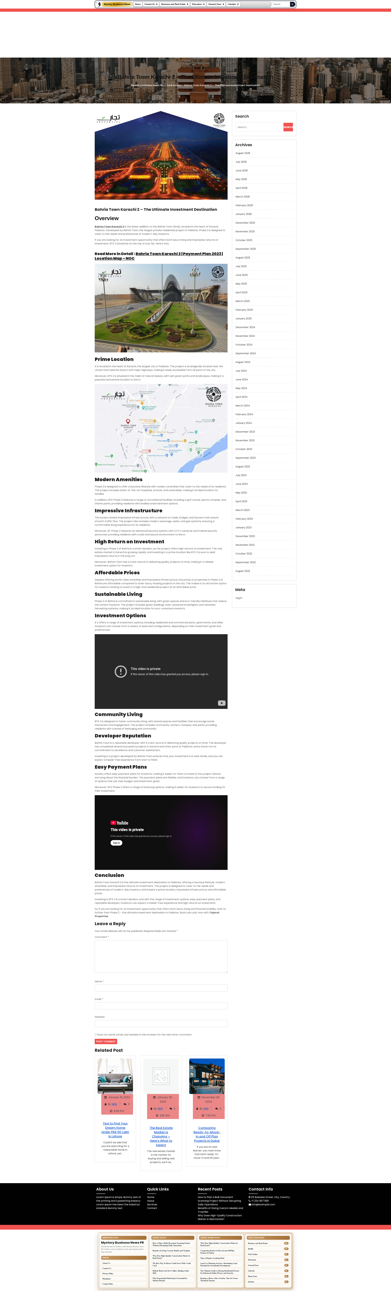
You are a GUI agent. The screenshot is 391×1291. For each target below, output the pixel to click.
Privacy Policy (107, 1273)
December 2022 (245, 536)
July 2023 (241, 475)
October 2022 (244, 553)
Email (99, 999)
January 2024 (244, 423)
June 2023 (242, 484)
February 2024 (244, 414)
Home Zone (252, 1276)
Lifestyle (232, 4)
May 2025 (241, 283)
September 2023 (246, 458)
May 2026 (241, 179)
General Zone (214, 4)
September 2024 (246, 353)
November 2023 (245, 440)
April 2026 (241, 188)
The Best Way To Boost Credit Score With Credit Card (172, 1264)
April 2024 (242, 397)
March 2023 (243, 510)
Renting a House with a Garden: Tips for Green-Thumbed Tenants (219, 1279)
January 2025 (244, 318)
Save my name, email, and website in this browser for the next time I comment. (144, 1034)
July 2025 (241, 266)
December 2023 (245, 431)
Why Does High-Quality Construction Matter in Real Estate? (220, 1217)
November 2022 (245, 545)
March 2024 (243, 405)
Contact (152, 1208)
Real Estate (174, 85)
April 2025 (241, 292)
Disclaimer (106, 1278)
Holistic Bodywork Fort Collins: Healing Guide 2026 (171, 1271)
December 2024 (245, 327)
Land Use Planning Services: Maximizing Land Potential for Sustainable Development (218, 1264)
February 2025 (244, 310)
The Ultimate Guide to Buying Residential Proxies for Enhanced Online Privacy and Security (219, 1271)
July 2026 (241, 162)
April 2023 (241, 501)
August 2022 (243, 571)
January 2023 (244, 527)
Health (250, 1249)
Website (100, 1017)
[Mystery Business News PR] (98, 4)
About (150, 1201)
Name (99, 981)
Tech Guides (253, 1254)
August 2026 (243, 153)
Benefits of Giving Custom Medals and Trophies (171, 1250)
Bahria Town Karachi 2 (109, 226)
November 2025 (245, 231)
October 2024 (244, 344)
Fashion (251, 1282)
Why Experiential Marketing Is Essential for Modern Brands (170, 1279)
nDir (114, 1104)
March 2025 (243, 301)
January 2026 (244, 214)
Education (197, 4)
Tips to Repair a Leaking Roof (212, 1258)
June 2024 (242, 379)
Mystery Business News (117, 4)
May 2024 (241, 388)
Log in (239, 598)
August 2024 (243, 362)
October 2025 (244, 240)
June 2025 (242, 275)
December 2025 (245, 223)
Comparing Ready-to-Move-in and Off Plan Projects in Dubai (207, 1134)
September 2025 (246, 249)
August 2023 (243, 466)
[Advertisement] (195, 34)
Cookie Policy (107, 1284)
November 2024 (245, 336)
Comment (102, 937)
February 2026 (244, 205)
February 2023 (244, 519)
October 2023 (244, 449)
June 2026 (242, 170)
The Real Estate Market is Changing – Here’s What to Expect (161, 1136)
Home (138, 4)
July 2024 (241, 371)
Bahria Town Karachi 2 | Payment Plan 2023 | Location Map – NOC (159, 256)
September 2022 (246, 562)
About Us (106, 1263)
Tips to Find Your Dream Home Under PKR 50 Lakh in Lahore (115, 1129)
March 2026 (243, 196)
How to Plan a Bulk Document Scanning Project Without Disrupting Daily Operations (219, 1200)
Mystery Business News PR (147, 85)
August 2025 (243, 257)
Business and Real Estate (173, 4)
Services (152, 1204)
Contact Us (149, 4)
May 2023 (241, 492)
